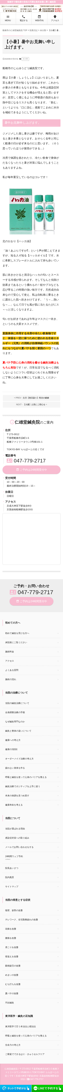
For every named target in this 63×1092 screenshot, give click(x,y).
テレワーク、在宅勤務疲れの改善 (21, 919)
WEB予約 (39, 18)
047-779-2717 (26, 460)
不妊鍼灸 (9, 1002)
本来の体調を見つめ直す (17, 795)
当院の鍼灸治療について (17, 703)
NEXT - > (31, 404)
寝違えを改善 (11, 956)
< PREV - (31, 398)
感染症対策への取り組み (17, 838)
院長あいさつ (11, 868)
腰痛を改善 (10, 938)
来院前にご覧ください (16, 642)
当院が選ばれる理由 (15, 828)
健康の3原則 (11, 749)
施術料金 (9, 651)
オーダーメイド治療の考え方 (19, 758)
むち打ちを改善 (12, 984)
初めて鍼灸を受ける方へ (17, 633)
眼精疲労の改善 (12, 965)
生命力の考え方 (12, 1045)
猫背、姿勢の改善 (14, 910)
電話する (24, 18)
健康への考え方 (12, 740)
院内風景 (9, 877)
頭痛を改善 (10, 929)
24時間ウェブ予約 (14, 857)
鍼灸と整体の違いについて (18, 731)
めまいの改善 (11, 975)
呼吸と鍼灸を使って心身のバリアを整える (26, 777)
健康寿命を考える (14, 805)
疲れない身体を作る (15, 768)
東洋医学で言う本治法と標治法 (20, 1026)
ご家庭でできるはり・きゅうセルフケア (25, 1054)
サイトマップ (11, 886)
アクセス (55, 18)
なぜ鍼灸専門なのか (15, 721)
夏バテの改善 (11, 993)
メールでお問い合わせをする (19, 847)
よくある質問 (11, 670)
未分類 (25, 59)
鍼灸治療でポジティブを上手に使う (22, 786)
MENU (8, 18)
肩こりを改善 (11, 947)
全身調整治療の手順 (15, 712)
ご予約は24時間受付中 (31, 469)
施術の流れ (10, 679)
